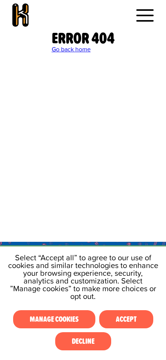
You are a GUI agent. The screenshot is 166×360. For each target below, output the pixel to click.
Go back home (71, 49)
